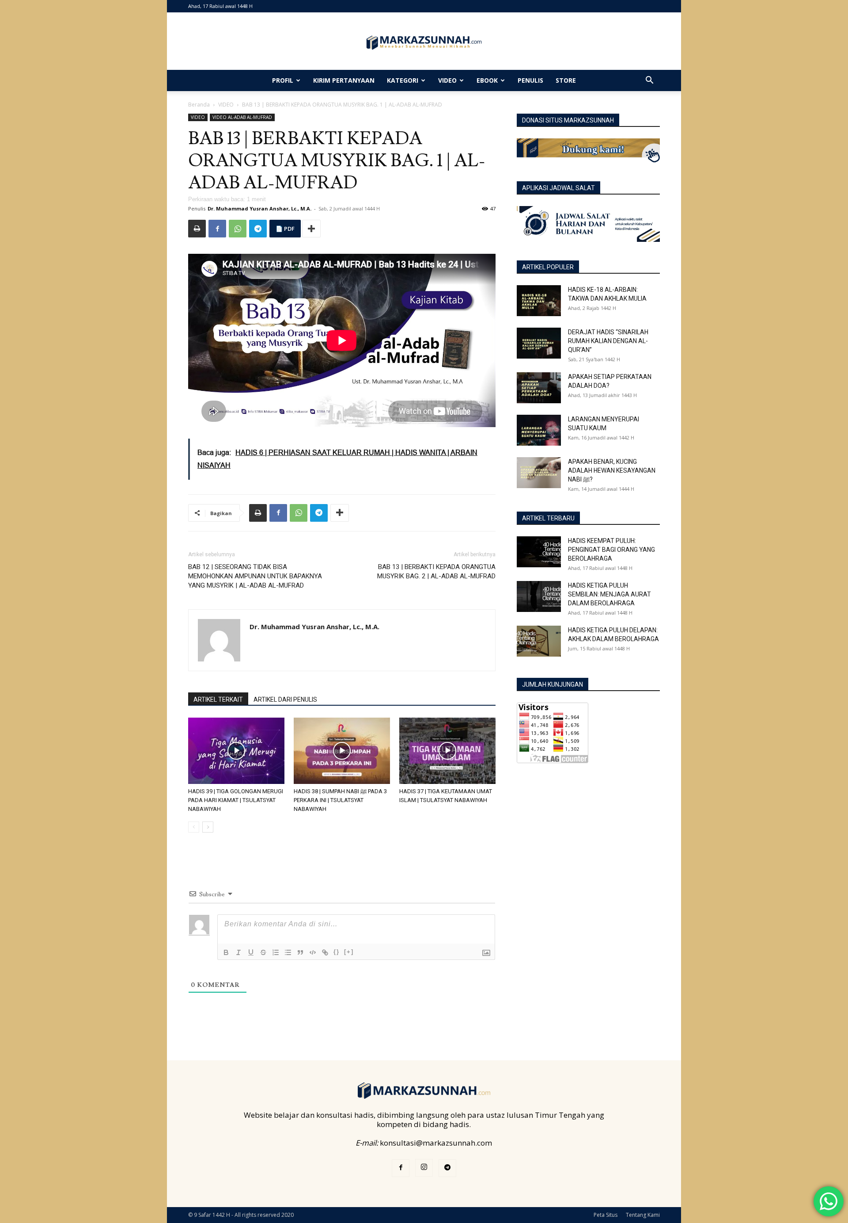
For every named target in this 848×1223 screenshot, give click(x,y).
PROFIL (282, 80)
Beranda (199, 104)
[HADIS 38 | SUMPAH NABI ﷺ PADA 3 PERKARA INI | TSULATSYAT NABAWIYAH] (342, 751)
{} (336, 951)
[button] (649, 81)
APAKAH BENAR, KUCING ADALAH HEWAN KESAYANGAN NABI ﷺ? (611, 470)
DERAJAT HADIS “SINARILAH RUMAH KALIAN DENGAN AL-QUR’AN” (608, 341)
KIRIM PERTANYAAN (344, 80)
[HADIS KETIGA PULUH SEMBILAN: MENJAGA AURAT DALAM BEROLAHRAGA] (539, 596)
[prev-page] (193, 827)
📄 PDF (285, 229)
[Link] (325, 952)
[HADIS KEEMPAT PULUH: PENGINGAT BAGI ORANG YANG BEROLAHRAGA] (539, 551)
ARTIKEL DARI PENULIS (285, 699)
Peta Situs (605, 1215)
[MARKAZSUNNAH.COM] (424, 42)
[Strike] (263, 952)
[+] (349, 951)
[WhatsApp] (237, 228)
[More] (311, 228)
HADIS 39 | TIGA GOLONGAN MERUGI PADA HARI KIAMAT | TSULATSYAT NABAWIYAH (235, 800)
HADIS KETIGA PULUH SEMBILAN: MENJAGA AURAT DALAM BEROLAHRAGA (609, 594)
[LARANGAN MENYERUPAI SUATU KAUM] (539, 430)
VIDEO (447, 80)
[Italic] (238, 952)
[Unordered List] (288, 952)
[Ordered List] (275, 952)
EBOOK (487, 80)
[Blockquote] (300, 952)
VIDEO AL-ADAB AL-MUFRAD (242, 117)
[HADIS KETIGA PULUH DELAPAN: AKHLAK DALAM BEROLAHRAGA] (539, 641)
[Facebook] (217, 228)
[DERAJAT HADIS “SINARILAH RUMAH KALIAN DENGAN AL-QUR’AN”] (539, 343)
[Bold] (226, 952)
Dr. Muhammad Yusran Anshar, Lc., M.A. (259, 208)
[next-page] (207, 827)
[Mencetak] (197, 228)
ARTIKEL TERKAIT (218, 699)
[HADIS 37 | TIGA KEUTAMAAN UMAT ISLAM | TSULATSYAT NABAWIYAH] (447, 751)
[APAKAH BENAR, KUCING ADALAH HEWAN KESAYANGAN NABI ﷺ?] (539, 472)
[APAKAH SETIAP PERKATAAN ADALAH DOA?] (539, 387)
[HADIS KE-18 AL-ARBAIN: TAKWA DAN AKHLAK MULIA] (539, 300)
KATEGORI (402, 80)
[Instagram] (424, 1168)
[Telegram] (258, 228)
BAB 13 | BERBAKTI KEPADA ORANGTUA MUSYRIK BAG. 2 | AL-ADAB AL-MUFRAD (436, 571)
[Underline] (251, 952)
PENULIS (530, 80)
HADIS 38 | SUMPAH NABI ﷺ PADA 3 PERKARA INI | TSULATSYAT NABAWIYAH (340, 800)
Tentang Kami (643, 1215)
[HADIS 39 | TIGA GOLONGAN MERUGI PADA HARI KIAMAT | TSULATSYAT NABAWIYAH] (236, 751)
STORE (566, 80)
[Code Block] (313, 952)
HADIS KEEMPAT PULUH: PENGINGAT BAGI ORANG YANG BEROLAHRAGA (611, 549)
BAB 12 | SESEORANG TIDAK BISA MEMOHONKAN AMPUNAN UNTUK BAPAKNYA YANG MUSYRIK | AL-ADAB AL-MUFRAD (255, 576)
